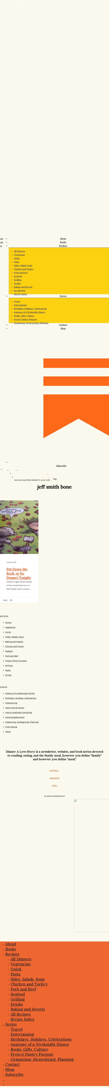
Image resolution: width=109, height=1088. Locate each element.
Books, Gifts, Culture (14, 4)
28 (11, 600)
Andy (5, 600)
